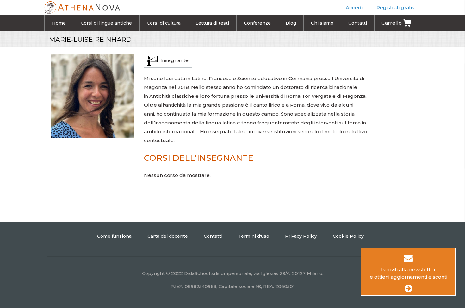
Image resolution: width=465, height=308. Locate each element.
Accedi (354, 7)
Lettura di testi (212, 23)
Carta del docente (167, 236)
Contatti (357, 23)
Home (59, 23)
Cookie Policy (348, 236)
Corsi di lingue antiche (106, 23)
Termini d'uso (253, 236)
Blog (291, 23)
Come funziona (114, 236)
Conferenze (257, 23)
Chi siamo (322, 23)
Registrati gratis (395, 7)
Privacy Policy (301, 236)
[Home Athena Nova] (82, 6)
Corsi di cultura (164, 23)
